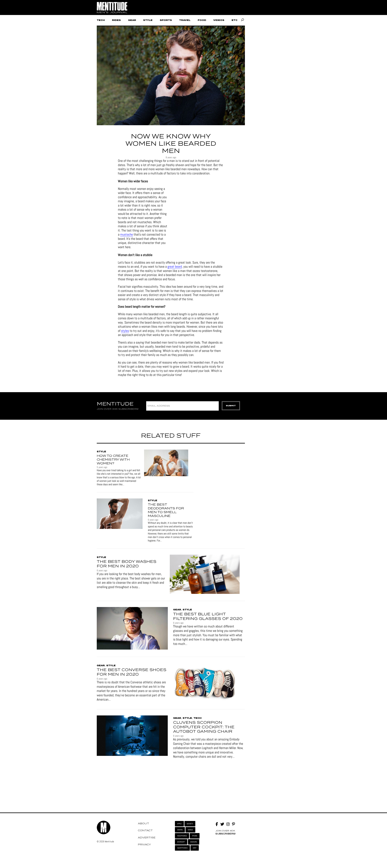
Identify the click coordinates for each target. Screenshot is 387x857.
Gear (132, 20)
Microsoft (181, 842)
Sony (195, 848)
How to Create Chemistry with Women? (113, 459)
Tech (101, 20)
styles (125, 331)
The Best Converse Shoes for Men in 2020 (131, 672)
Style (148, 20)
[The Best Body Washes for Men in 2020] (205, 575)
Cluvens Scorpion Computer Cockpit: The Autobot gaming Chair (203, 727)
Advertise (146, 838)
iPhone (194, 836)
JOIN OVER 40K (225, 832)
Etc (234, 20)
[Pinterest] (233, 824)
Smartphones (182, 848)
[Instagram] (228, 824)
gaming (180, 830)
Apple (179, 823)
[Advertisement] (190, 7)
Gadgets (190, 823)
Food (202, 20)
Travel (184, 20)
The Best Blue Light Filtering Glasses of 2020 (208, 616)
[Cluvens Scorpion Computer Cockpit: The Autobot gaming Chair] (132, 736)
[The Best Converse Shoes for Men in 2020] (205, 683)
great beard (174, 266)
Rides (116, 20)
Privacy (144, 845)
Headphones (182, 836)
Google (190, 830)
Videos (218, 20)
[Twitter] (222, 824)
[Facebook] (217, 824)
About (143, 824)
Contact (145, 830)
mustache (126, 234)
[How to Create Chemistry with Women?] (166, 463)
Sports (166, 20)
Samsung (193, 842)
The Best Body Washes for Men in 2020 (126, 564)
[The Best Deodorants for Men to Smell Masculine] (120, 514)
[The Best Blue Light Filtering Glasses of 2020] (132, 629)
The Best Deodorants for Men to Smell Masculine (166, 510)
